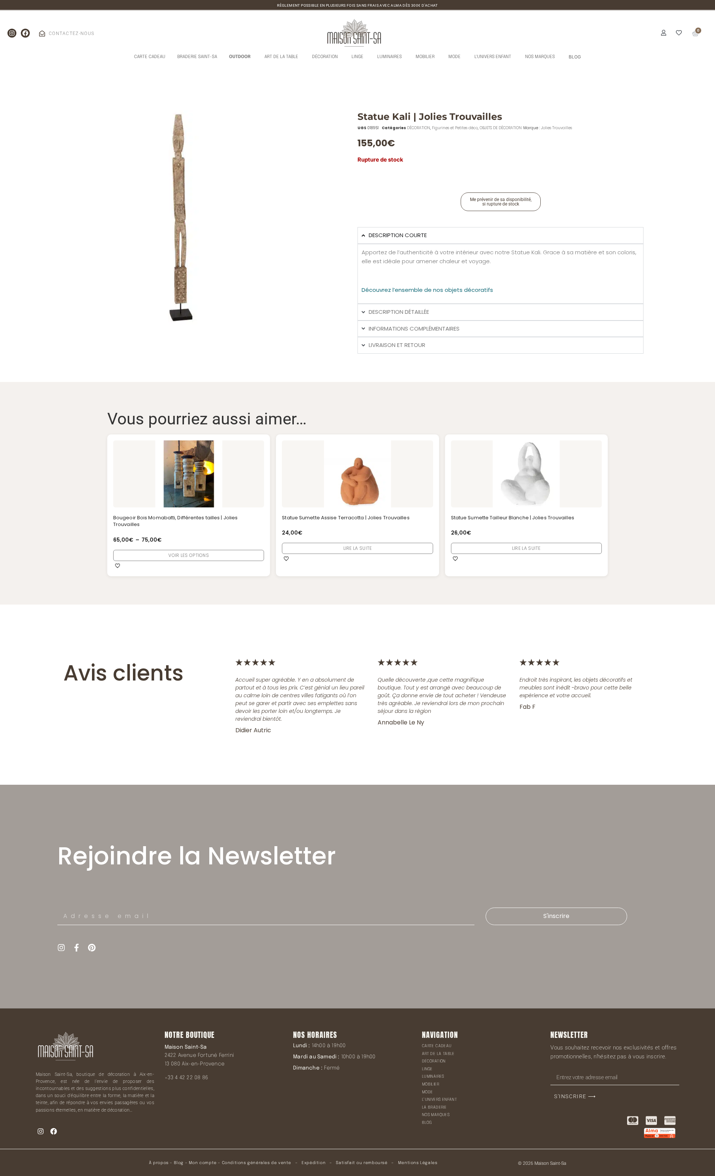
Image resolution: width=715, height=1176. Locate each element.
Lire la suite (357, 548)
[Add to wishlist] (117, 565)
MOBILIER (430, 1084)
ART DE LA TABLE (438, 1054)
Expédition (313, 1163)
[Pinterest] (92, 948)
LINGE (427, 1069)
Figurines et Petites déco (455, 128)
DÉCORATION (418, 128)
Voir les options (188, 555)
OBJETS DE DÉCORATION (501, 128)
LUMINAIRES (433, 1076)
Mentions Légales (418, 1163)
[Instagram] (11, 33)
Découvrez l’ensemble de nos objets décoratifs (427, 290)
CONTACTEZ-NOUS (71, 33)
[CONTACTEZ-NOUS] (42, 33)
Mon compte (203, 1163)
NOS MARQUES (435, 1115)
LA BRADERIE (434, 1107)
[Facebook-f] (76, 948)
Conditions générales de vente (256, 1163)
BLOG (427, 1123)
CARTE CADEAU (437, 1046)
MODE (427, 1092)
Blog (179, 1163)
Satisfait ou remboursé (361, 1163)
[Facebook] (25, 33)
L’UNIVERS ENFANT (439, 1099)
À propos (159, 1163)
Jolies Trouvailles (556, 128)
